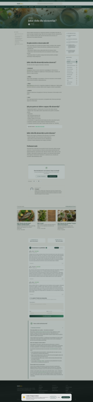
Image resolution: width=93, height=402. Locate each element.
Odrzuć (59, 397)
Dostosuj (53, 397)
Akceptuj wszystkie (65, 397)
